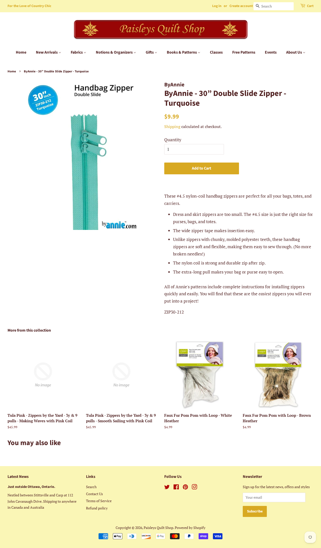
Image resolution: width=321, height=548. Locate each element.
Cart (310, 6)
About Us (294, 52)
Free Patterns (243, 52)
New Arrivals (47, 52)
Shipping (172, 126)
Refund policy (97, 508)
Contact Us (94, 493)
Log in (216, 6)
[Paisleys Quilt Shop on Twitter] (167, 487)
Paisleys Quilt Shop (158, 527)
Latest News (18, 476)
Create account (241, 6)
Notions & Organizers (114, 52)
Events (271, 52)
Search (91, 486)
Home (21, 52)
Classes (216, 52)
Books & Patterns (182, 52)
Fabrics (77, 52)
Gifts (150, 52)
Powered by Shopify (190, 527)
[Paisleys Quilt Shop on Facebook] (176, 487)
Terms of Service (99, 500)
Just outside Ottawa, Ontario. (31, 486)
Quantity (172, 140)
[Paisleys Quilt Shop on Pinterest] (185, 487)
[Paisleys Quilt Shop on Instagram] (194, 487)
